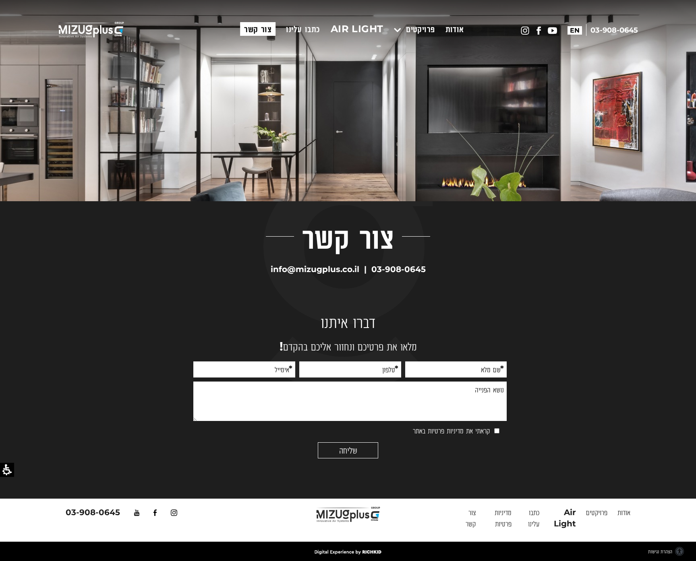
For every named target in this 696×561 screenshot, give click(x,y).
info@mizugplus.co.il (315, 269)
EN (575, 30)
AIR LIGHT (357, 29)
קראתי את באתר (451, 430)
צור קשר (257, 29)
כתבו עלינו (303, 29)
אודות (454, 29)
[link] (143, 512)
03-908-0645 (398, 269)
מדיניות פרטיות (446, 430)
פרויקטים (419, 29)
